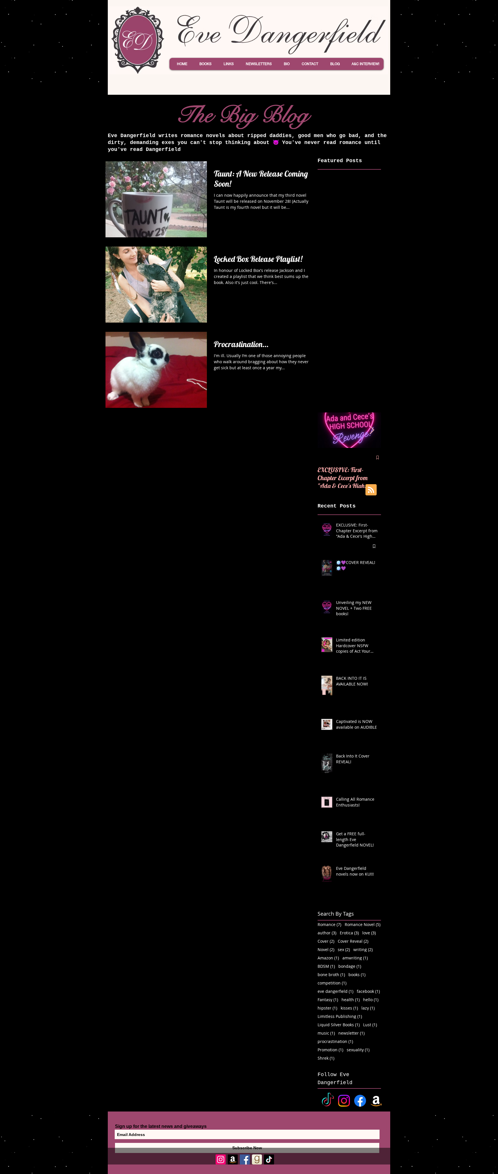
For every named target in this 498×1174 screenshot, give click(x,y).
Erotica (349, 932)
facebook (368, 991)
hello (370, 999)
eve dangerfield (335, 991)
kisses (349, 1008)
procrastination (335, 1041)
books (356, 974)
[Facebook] (360, 1101)
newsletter (351, 1033)
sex (344, 949)
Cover (326, 941)
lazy (368, 1008)
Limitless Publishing (340, 1016)
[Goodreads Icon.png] (257, 1159)
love (369, 932)
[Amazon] (376, 1101)
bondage (349, 966)
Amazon (328, 957)
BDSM (326, 966)
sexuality (358, 1049)
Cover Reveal (353, 941)
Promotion (330, 1049)
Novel (326, 949)
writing (363, 949)
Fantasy (328, 999)
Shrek (326, 1058)
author (327, 932)
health (351, 999)
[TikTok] (328, 1101)
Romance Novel (362, 924)
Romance (329, 924)
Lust (370, 1024)
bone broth (331, 974)
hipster (327, 1008)
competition (332, 982)
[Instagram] (344, 1101)
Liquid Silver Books (339, 1024)
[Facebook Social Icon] (245, 1159)
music (326, 1033)
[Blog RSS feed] (371, 490)
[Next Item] (371, 430)
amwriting (355, 957)
